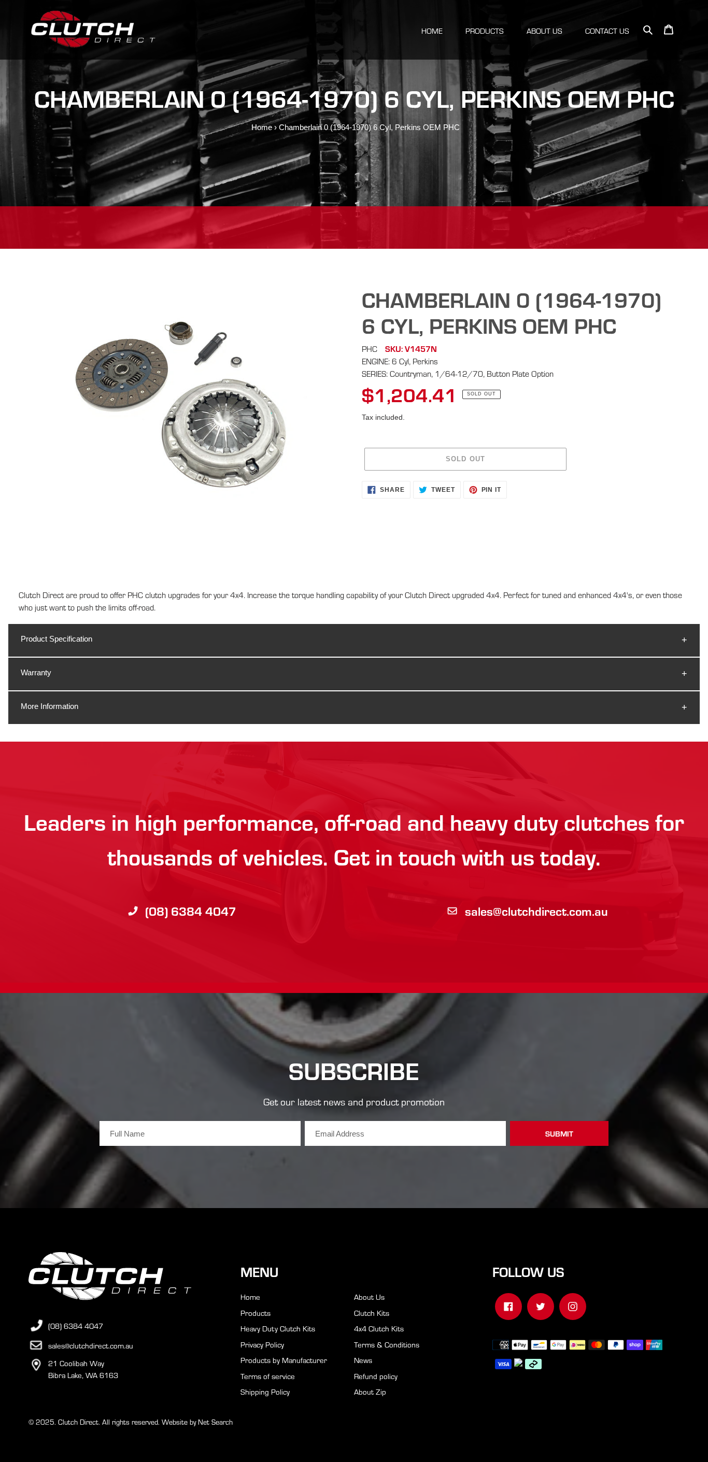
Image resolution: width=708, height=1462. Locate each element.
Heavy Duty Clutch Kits (277, 1328)
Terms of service (267, 1376)
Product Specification (56, 638)
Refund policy (376, 1376)
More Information (49, 706)
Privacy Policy (262, 1344)
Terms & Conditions (386, 1344)
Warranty (36, 672)
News (363, 1360)
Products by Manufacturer (283, 1360)
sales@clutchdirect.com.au (536, 910)
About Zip (370, 1391)
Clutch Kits (371, 1313)
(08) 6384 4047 (190, 910)
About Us (369, 1296)
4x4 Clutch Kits (379, 1328)
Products (255, 1313)
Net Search (215, 1422)
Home (261, 127)
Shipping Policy (265, 1391)
